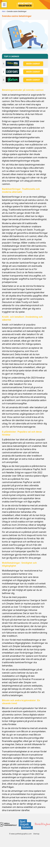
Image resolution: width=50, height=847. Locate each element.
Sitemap (36, 834)
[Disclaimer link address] (25, 830)
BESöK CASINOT (33, 63)
